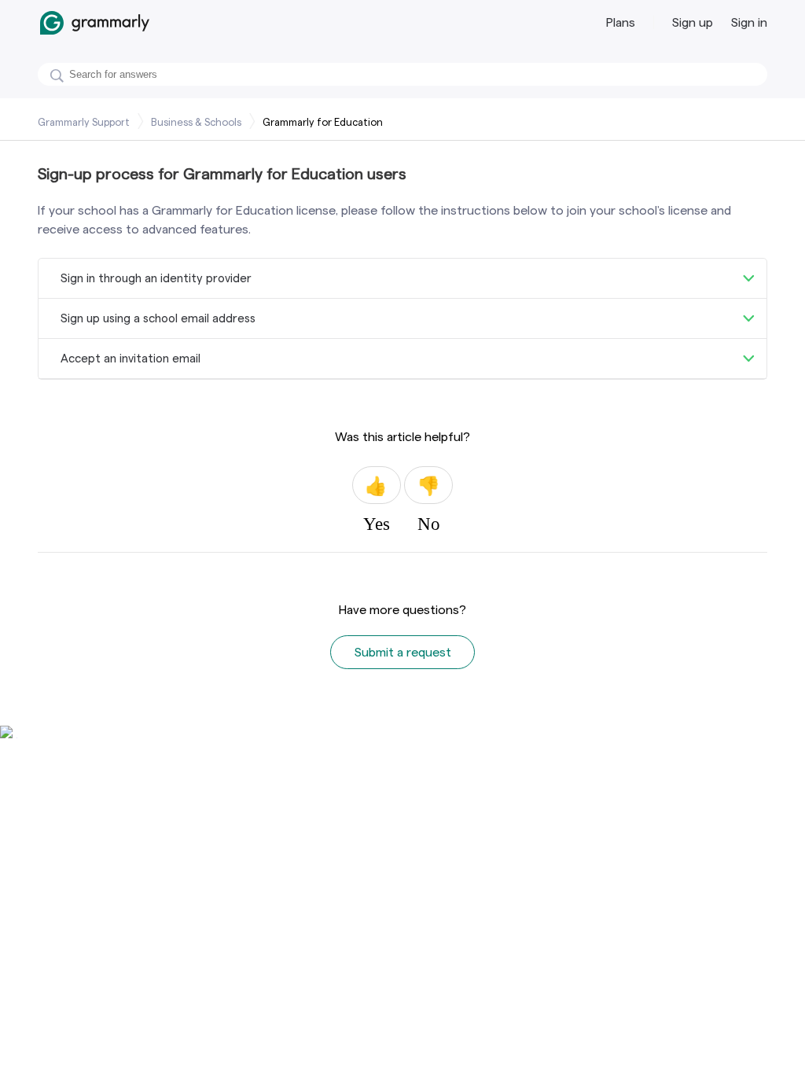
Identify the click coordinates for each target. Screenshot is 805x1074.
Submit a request (403, 652)
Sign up (692, 22)
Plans (620, 22)
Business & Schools (196, 121)
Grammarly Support (84, 121)
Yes (376, 485)
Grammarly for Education (323, 121)
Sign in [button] (749, 22)
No (428, 485)
